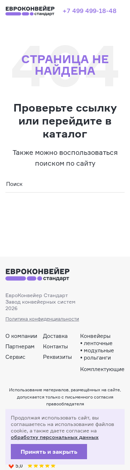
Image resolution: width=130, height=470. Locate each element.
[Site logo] (30, 10)
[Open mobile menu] (121, 11)
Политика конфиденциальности (42, 319)
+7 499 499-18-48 (89, 10)
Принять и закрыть (49, 451)
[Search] (116, 184)
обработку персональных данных (55, 437)
